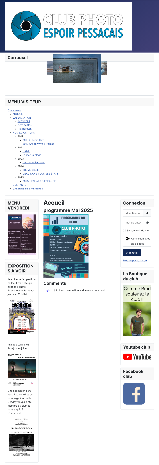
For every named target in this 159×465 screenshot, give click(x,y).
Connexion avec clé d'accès (140, 241)
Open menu (14, 110)
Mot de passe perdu (135, 260)
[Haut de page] (154, 459)
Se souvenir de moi (138, 230)
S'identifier (132, 252)
